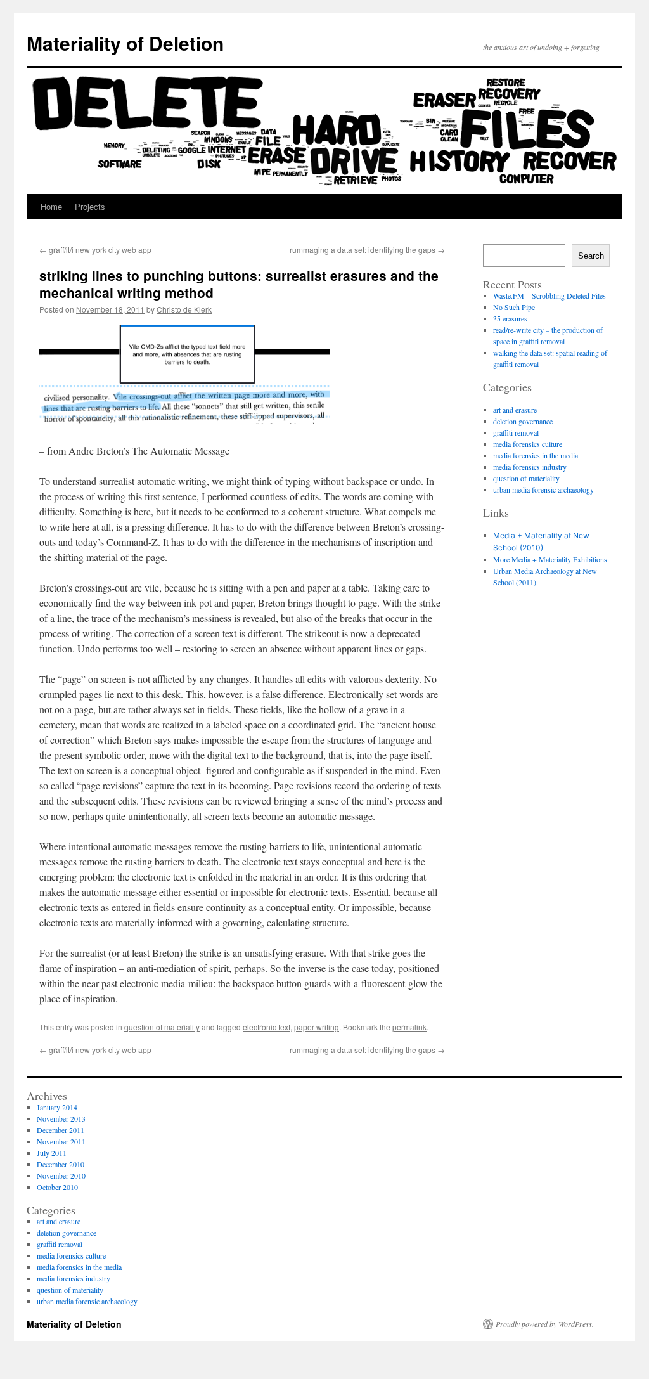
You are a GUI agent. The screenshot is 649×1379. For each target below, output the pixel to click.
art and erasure (515, 410)
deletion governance (523, 421)
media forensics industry (530, 467)
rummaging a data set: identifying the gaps (367, 249)
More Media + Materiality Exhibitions (550, 559)
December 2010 (60, 1164)
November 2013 (61, 1118)
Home (51, 206)
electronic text (266, 1026)
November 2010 (61, 1175)
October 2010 (57, 1187)
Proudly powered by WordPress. (545, 1324)
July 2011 (52, 1153)
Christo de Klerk (184, 309)
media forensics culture (527, 444)
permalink (409, 1026)
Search (591, 256)
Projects (90, 206)
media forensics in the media (535, 455)
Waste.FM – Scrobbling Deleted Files (549, 295)
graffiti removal (516, 432)
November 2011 (61, 1141)
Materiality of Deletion (125, 42)
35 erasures (510, 318)
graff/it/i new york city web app (95, 249)
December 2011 (60, 1130)
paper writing (316, 1026)
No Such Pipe (514, 307)
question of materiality (162, 1026)
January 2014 (57, 1107)
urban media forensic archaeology (543, 489)
